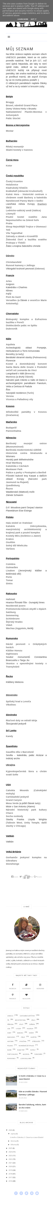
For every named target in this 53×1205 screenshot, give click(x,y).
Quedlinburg (13, 485)
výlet (21, 1024)
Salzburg (11, 612)
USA (8, 1028)
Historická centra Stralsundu (24, 453)
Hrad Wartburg (14, 463)
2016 (10, 1181)
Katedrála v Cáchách (17, 466)
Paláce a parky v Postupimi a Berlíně (26, 472)
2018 (10, 1174)
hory (9, 1033)
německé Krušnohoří (30, 191)
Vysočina (22, 1041)
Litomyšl (10, 213)
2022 (10, 1159)
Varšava (10, 548)
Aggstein (21, 628)
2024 (10, 1152)
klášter (34, 1037)
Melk (29, 628)
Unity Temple (31, 822)
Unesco (10, 1016)
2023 (10, 1155)
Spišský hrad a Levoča (18, 701)
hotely (33, 1050)
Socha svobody (14, 816)
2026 (10, 1130)
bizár (9, 1050)
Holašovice (12, 184)
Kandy (9, 736)
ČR (8, 1020)
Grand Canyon (14, 800)
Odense (39, 268)
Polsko (10, 1045)
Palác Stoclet (13, 118)
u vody (18, 1028)
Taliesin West (14, 822)
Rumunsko (11, 1058)
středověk (36, 1041)
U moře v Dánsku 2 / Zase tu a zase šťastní (32, 1077)
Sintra (9, 583)
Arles (9, 281)
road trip (20, 1050)
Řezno (9, 488)
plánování (38, 1054)
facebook (12, 988)
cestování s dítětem (27, 1016)
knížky (31, 1033)
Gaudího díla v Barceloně (20, 752)
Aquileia (10, 344)
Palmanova (39, 357)
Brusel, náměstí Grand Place (21, 105)
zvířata (32, 1024)
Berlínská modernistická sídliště (23, 450)
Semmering (12, 615)
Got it (34, 19)
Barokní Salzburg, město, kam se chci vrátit (32, 1106)
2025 (10, 1148)
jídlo (33, 1020)
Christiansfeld (13, 262)
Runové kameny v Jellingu (20, 265)
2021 (10, 1163)
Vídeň (9, 625)
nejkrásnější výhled (26, 1045)
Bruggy (10, 102)
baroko (20, 1033)
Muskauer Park (14, 469)
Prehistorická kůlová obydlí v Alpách (26, 609)
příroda (10, 1024)
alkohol (26, 1054)
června (13, 1141)
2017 (10, 1177)
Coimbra (10, 564)
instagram (40, 988)
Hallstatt (10, 599)
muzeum (30, 1028)
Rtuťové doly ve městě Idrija (21, 720)
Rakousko (11, 1037)
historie (10, 1041)
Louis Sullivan (25, 1058)
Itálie (23, 1037)
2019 (10, 1170)
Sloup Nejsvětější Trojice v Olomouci (26, 226)
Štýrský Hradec (14, 622)
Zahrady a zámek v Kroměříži (22, 236)
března (13, 1144)
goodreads (26, 988)
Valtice (36, 210)
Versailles (11, 300)
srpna (13, 1134)
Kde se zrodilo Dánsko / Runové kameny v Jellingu (33, 1093)
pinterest (12, 999)
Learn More (22, 19)
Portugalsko (12, 1054)
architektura (20, 1020)
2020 (10, 1166)
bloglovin (26, 999)
